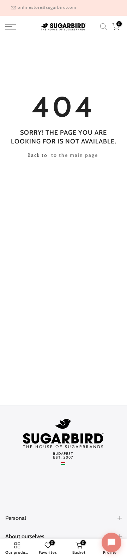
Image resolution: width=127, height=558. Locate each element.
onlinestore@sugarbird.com (47, 7)
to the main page (74, 155)
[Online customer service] (111, 542)
